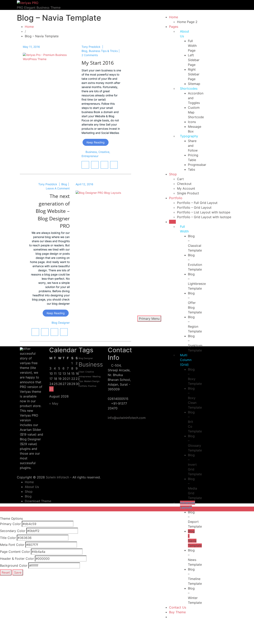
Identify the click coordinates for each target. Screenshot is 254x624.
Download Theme (38, 501)
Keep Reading (96, 142)
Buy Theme (177, 612)
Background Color (13, 565)
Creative (103, 152)
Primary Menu (149, 319)
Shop (173, 174)
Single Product (188, 193)
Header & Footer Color (17, 559)
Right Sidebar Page (193, 74)
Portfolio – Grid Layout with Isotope (204, 217)
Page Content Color (15, 552)
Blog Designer (61, 322)
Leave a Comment (58, 188)
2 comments (90, 55)
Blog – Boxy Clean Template (195, 397)
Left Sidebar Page (193, 60)
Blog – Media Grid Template (195, 488)
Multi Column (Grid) (185, 360)
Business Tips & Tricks (103, 51)
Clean (81, 372)
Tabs (191, 169)
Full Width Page (192, 45)
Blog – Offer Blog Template (195, 302)
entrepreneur (90, 156)
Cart (180, 179)
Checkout (184, 184)
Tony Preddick (91, 46)
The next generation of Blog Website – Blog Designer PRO (53, 211)
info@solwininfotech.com (127, 418)
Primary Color (10, 524)
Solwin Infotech (57, 477)
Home (173, 17)
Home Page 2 (187, 22)
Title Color (8, 538)
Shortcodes (188, 88)
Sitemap (194, 84)
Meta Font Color (12, 545)
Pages (173, 27)
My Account (186, 188)
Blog (172, 222)
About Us (32, 487)
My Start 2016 (98, 62)
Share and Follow (193, 145)
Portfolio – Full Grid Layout (197, 203)
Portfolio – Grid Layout (194, 207)
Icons (192, 122)
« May (53, 403)
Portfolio (175, 198)
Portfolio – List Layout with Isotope (203, 212)
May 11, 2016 (31, 46)
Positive (92, 386)
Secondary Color (12, 531)
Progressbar (197, 165)
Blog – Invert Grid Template (195, 464)
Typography (189, 136)
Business (91, 152)
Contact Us (177, 607)
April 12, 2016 (84, 184)
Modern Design (91, 381)
